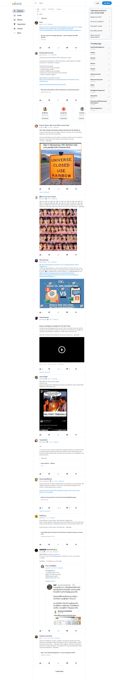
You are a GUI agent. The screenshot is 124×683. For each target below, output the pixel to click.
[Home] (16, 3)
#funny (45, 364)
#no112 (53, 581)
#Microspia (42, 84)
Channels (51, 9)
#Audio (55, 84)
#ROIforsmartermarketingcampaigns (49, 273)
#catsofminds (61, 364)
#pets (49, 364)
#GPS (51, 84)
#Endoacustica (62, 84)
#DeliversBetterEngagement (47, 276)
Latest (44, 9)
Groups (59, 9)
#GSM (48, 84)
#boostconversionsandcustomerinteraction (66, 274)
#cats (40, 364)
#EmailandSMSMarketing (67, 273)
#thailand (48, 581)
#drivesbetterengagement (46, 274)
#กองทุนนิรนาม (56, 554)
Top (38, 9)
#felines (54, 364)
